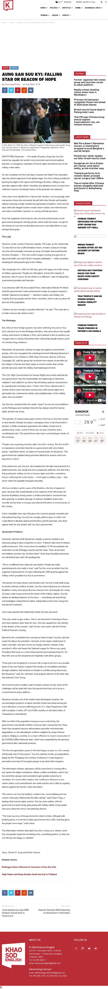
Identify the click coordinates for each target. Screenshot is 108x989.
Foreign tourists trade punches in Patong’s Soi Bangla (89, 328)
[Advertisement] (54, 45)
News (43, 7)
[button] (102, 2)
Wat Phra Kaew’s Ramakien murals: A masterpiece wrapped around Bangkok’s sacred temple (89, 147)
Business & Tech (92, 7)
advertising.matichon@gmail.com (50, 972)
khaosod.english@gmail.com (48, 963)
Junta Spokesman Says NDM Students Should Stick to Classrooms (15, 913)
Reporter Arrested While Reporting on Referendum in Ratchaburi (54, 911)
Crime (78, 7)
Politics (54, 7)
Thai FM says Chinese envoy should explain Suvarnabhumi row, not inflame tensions (89, 121)
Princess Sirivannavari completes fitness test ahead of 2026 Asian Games (89, 102)
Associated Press (12, 84)
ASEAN (55, 15)
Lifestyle (66, 7)
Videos (65, 15)
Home (4, 22)
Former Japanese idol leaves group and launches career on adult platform (90, 82)
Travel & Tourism (83, 203)
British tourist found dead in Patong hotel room (89, 111)
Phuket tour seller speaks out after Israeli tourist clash (90, 157)
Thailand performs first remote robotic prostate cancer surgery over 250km (89, 176)
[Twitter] (89, 948)
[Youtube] (95, 948)
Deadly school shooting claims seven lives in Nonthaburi (86, 92)
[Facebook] (106, 2)
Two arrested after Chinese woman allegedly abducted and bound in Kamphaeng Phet (89, 187)
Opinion (44, 15)
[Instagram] (82, 948)
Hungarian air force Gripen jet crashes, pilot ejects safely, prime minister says (89, 166)
